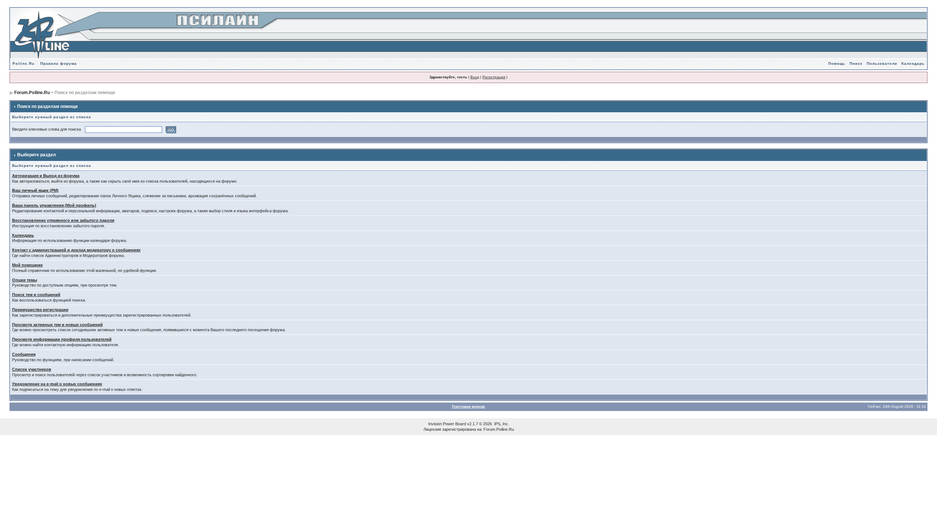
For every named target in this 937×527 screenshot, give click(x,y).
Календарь (913, 63)
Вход (474, 77)
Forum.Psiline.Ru (32, 92)
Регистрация (493, 77)
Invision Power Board (447, 424)
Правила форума (58, 63)
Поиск (856, 63)
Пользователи (882, 63)
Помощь (836, 63)
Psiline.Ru (23, 63)
